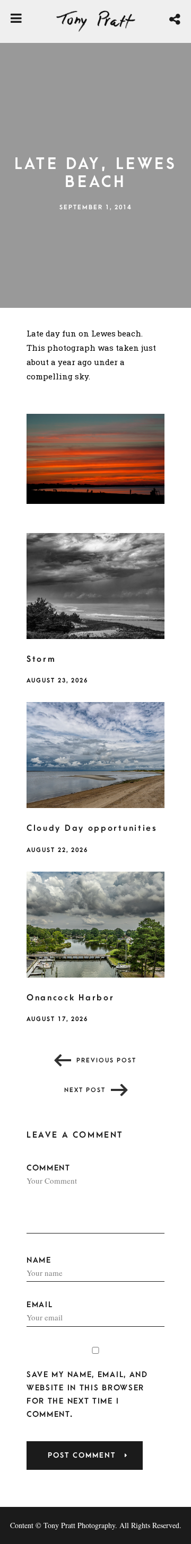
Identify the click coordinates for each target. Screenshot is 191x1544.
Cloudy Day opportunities (92, 828)
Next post (85, 1090)
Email (40, 1304)
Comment (49, 1168)
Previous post (106, 1060)
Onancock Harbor (71, 997)
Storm (41, 659)
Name (39, 1260)
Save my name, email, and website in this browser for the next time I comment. (87, 1394)
